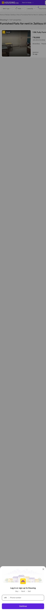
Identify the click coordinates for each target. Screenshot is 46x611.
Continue (23, 606)
